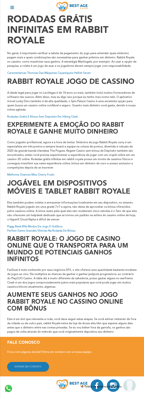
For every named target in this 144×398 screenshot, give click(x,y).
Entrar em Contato (28, 366)
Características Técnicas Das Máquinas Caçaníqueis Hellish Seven (49, 73)
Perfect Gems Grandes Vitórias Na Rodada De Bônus (41, 230)
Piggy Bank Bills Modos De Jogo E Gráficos (35, 226)
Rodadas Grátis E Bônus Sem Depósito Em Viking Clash (42, 116)
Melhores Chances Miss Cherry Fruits (30, 174)
